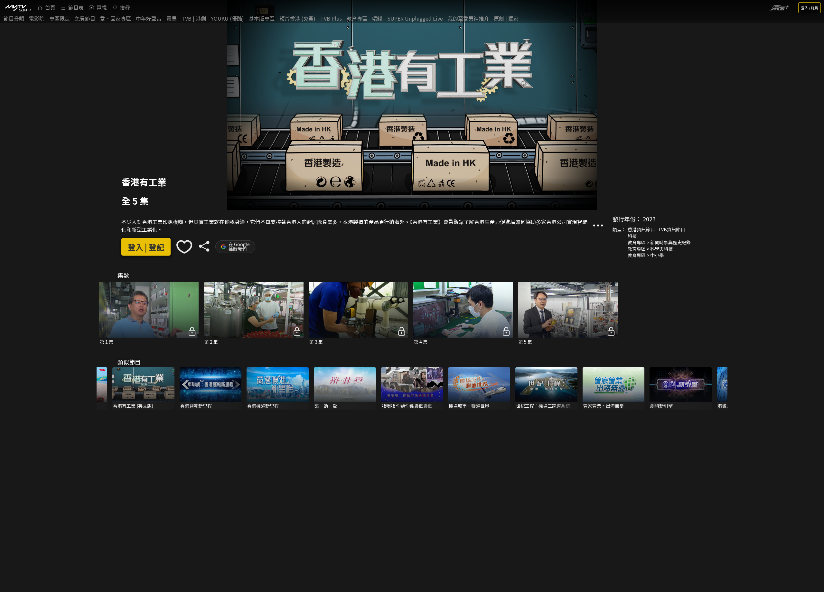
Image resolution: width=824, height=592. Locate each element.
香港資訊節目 (641, 229)
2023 (649, 219)
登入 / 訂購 (809, 7)
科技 (632, 236)
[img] (17, 8)
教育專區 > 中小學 (646, 255)
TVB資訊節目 (671, 229)
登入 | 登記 (146, 246)
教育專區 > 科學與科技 (650, 248)
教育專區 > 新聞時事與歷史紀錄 (659, 242)
